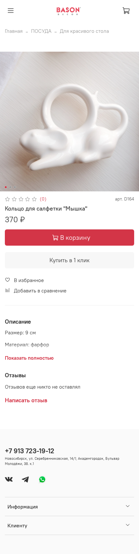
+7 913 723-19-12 (29, 450)
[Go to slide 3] (15, 187)
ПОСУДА (41, 31)
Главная (14, 31)
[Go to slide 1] (6, 187)
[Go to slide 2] (10, 187)
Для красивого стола (84, 31)
